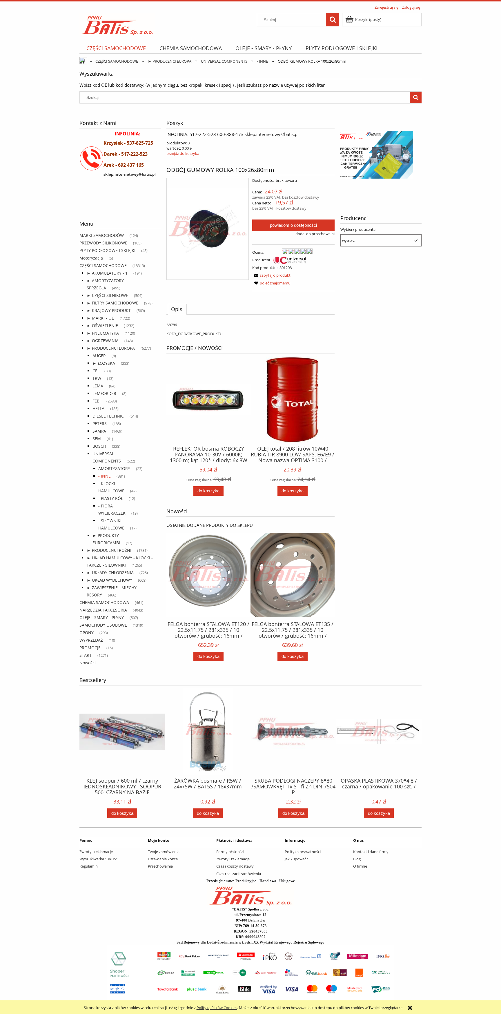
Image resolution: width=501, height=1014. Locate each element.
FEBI (96, 401)
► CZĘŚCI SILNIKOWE (107, 295)
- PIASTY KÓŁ (110, 498)
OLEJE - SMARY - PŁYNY (101, 617)
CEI (95, 370)
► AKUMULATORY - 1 (107, 273)
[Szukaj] (332, 19)
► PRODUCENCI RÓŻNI (109, 550)
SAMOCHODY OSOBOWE (103, 625)
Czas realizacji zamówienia (238, 873)
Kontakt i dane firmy (371, 851)
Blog (357, 858)
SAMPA (99, 431)
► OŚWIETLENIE (102, 325)
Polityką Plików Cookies (217, 1007)
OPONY (86, 632)
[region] (120, 204)
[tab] (177, 309)
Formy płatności (230, 851)
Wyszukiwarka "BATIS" (98, 858)
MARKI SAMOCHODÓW (101, 235)
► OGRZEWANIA (103, 340)
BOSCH (99, 446)
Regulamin (88, 866)
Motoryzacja (91, 258)
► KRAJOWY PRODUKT (109, 310)
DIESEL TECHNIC (108, 416)
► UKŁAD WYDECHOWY (109, 580)
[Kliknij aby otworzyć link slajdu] (381, 154)
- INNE (104, 476)
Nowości (87, 662)
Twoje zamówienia (163, 851)
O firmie (360, 866)
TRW (96, 378)
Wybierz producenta (357, 229)
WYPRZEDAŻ (91, 640)
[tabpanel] (250, 329)
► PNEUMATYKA (103, 333)
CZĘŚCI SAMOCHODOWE (103, 265)
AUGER (99, 355)
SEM (96, 438)
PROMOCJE (90, 647)
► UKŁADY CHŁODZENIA (110, 572)
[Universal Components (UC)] (289, 259)
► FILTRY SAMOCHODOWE (112, 303)
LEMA (97, 386)
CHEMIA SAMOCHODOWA (104, 602)
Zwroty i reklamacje (96, 851)
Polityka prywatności (303, 851)
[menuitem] (116, 48)
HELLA (98, 408)
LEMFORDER (104, 393)
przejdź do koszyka (182, 153)
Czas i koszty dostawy (235, 866)
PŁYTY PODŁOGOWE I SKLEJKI (107, 250)
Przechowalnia (160, 866)
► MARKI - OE (100, 318)
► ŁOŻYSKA (103, 363)
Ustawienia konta (163, 858)
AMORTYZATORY (114, 468)
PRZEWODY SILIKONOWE (103, 243)
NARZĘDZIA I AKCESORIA (103, 610)
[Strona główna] (117, 23)
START (85, 655)
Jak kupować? (296, 858)
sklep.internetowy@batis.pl (130, 174)
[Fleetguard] (101, 204)
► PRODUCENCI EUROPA (111, 348)
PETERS (99, 423)
